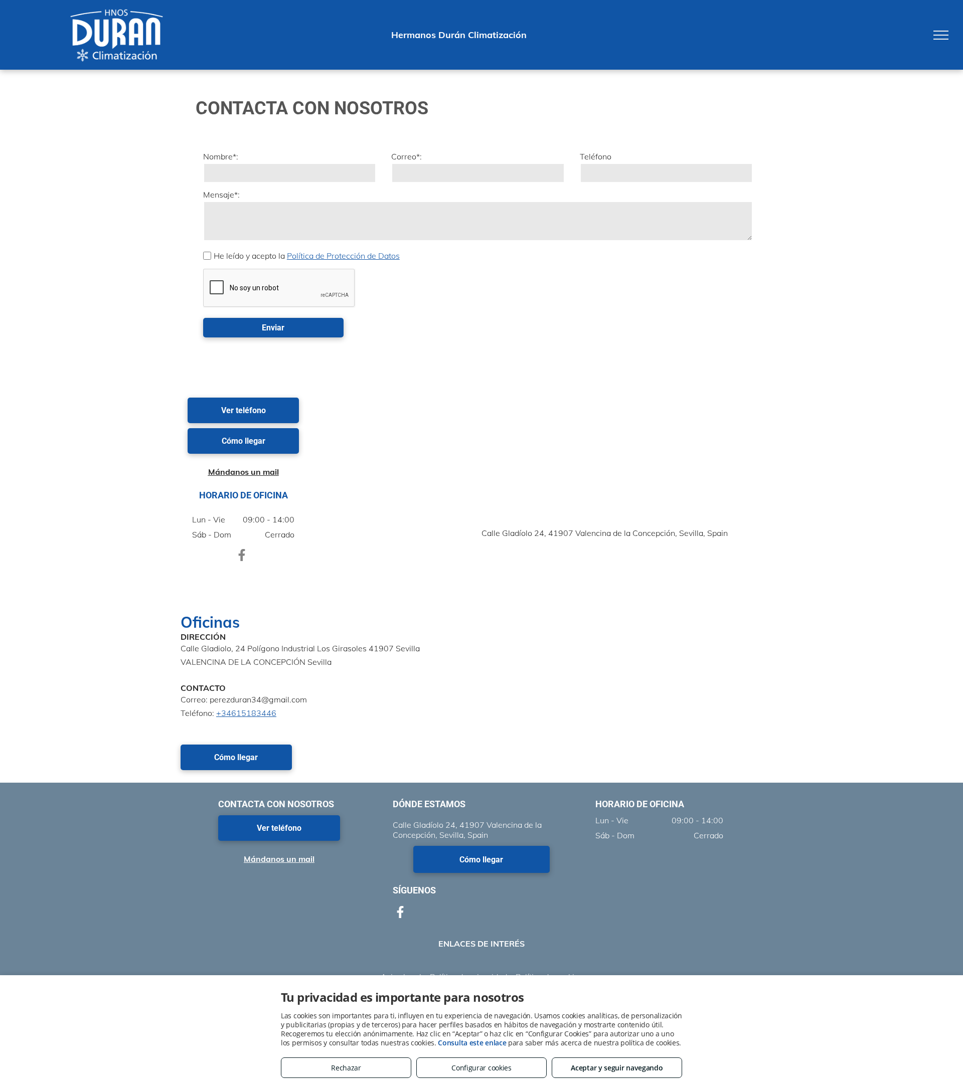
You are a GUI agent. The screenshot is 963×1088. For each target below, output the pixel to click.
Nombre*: (220, 156)
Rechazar (346, 1067)
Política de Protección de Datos (343, 256)
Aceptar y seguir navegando (617, 1067)
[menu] (941, 35)
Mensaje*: (221, 195)
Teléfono (595, 156)
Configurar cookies (481, 1067)
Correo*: (406, 156)
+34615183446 (246, 713)
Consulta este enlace (472, 1042)
